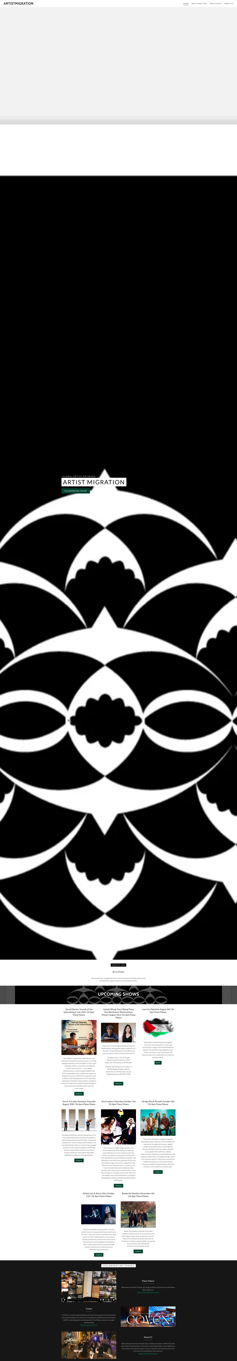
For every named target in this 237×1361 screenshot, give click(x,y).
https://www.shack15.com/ (148, 1353)
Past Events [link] (215, 3)
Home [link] (186, 3)
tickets (79, 1094)
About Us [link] (228, 3)
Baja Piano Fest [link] (199, 3)
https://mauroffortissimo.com (148, 1292)
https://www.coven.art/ (88, 1325)
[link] (18, 4)
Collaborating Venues (75, 491)
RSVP (158, 1062)
